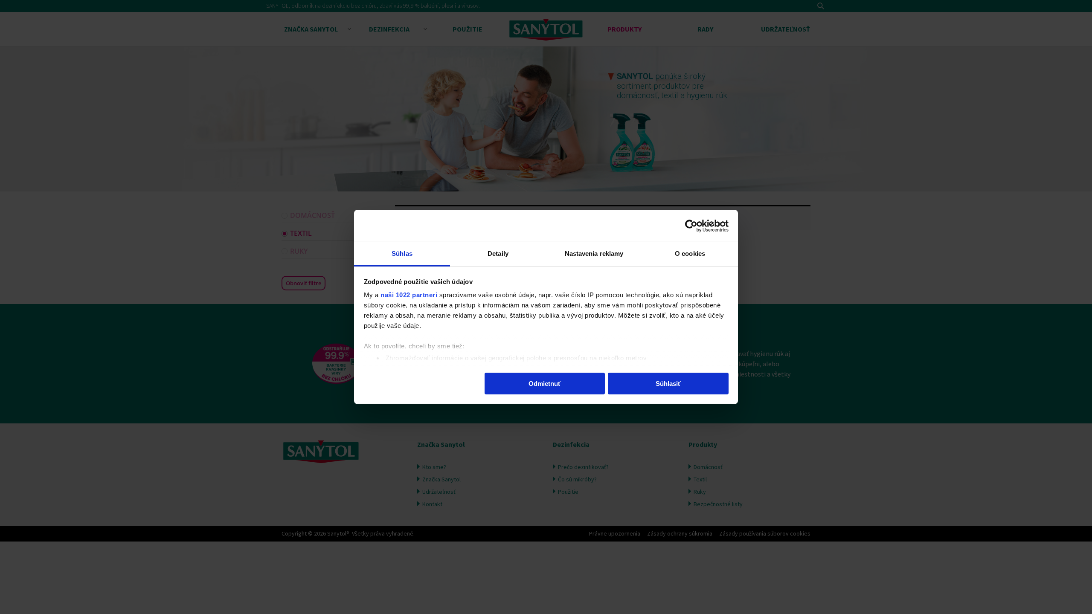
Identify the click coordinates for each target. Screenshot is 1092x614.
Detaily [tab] (498, 253)
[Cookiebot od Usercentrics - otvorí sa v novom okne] (691, 225)
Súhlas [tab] (402, 253)
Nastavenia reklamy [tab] (594, 253)
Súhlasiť (668, 383)
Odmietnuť (545, 383)
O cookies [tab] (690, 253)
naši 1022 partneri (408, 294)
